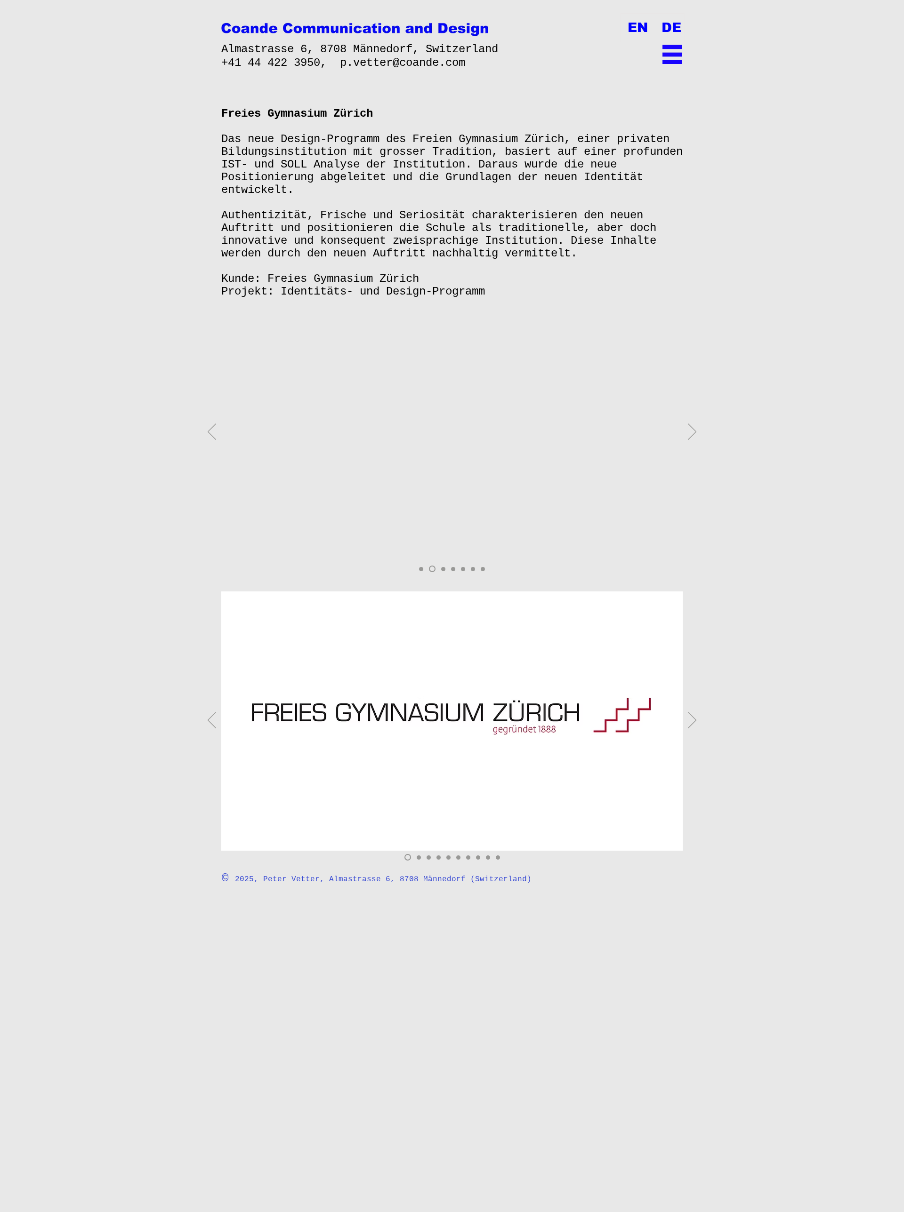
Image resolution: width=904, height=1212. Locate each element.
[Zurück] (212, 432)
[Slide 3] (443, 569)
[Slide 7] (483, 569)
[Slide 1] (421, 569)
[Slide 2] (432, 569)
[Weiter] (692, 432)
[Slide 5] (463, 569)
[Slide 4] (453, 569)
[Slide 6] (473, 569)
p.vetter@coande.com (402, 62)
